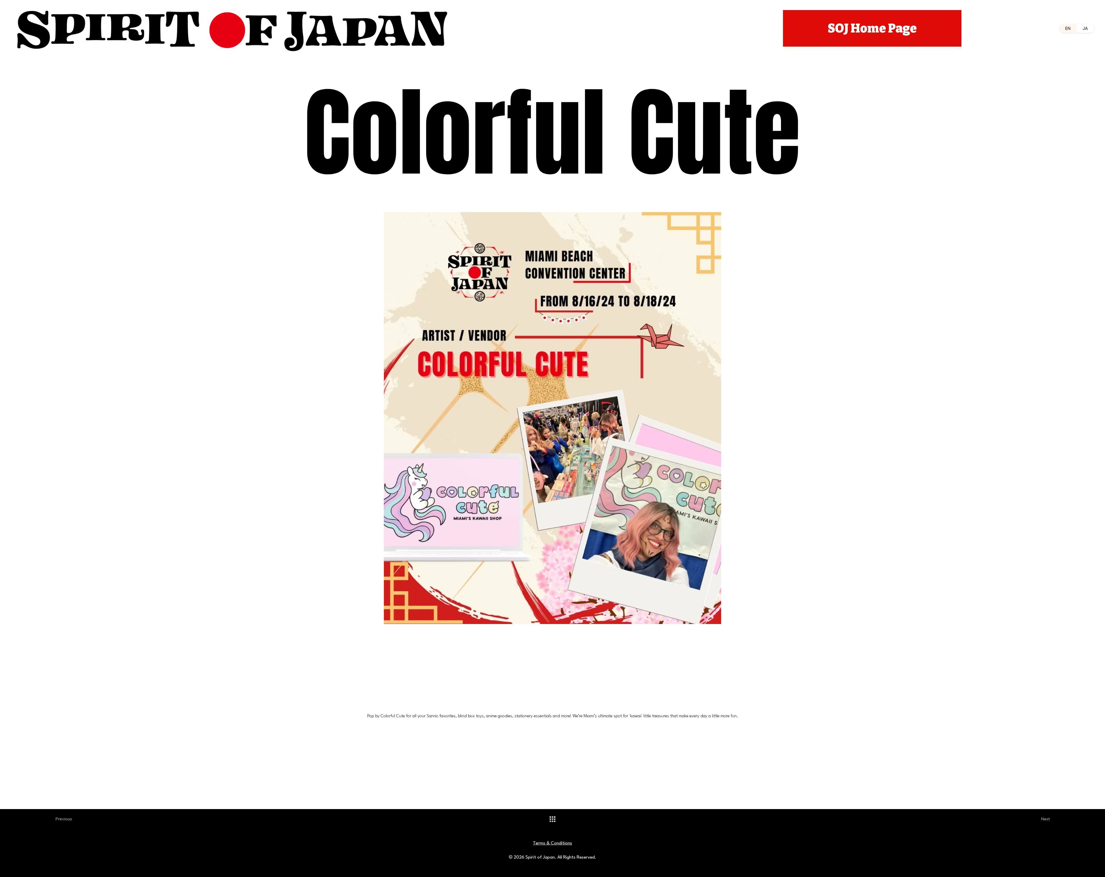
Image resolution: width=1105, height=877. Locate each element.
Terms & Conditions (552, 843)
